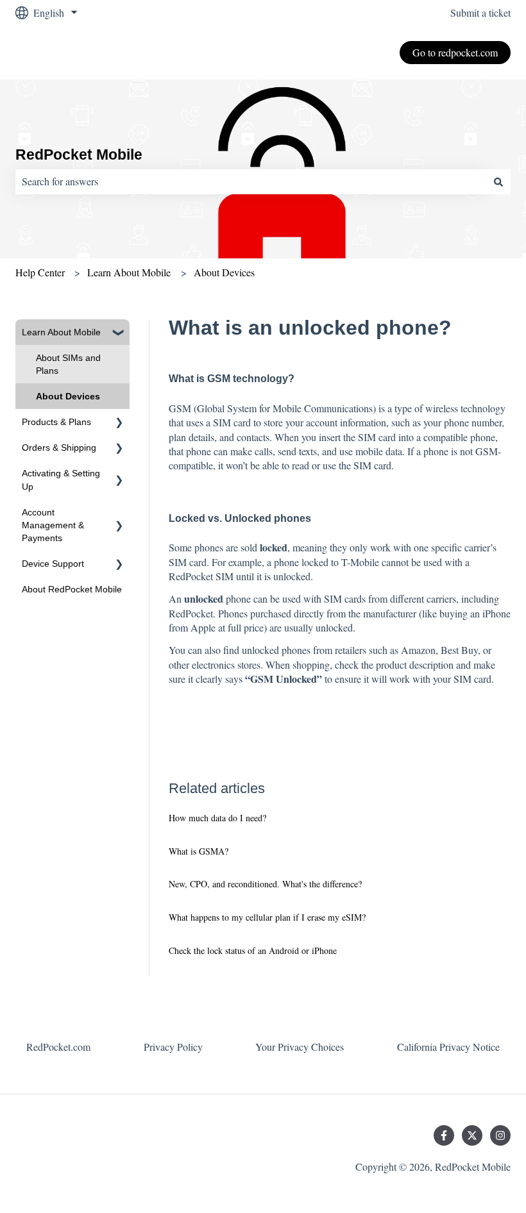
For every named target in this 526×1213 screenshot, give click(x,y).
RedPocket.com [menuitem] (58, 1046)
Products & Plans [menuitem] (56, 422)
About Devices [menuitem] (68, 396)
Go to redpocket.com (455, 52)
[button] (119, 334)
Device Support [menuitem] (53, 563)
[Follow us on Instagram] (500, 1135)
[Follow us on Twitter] (472, 1135)
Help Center (40, 272)
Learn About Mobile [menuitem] (61, 332)
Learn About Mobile (129, 272)
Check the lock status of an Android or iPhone (253, 950)
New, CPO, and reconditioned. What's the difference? (265, 884)
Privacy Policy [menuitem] (173, 1046)
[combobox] (250, 181)
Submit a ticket (480, 12)
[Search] (498, 181)
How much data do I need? (217, 818)
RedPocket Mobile (78, 154)
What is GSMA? (198, 851)
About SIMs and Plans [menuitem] (68, 364)
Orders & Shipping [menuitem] (59, 447)
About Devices (224, 272)
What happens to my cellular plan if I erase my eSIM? (267, 917)
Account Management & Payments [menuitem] (53, 525)
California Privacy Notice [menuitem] (448, 1046)
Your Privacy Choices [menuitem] (299, 1046)
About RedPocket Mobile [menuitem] (72, 589)
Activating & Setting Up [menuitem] (61, 479)
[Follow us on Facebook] (444, 1135)
